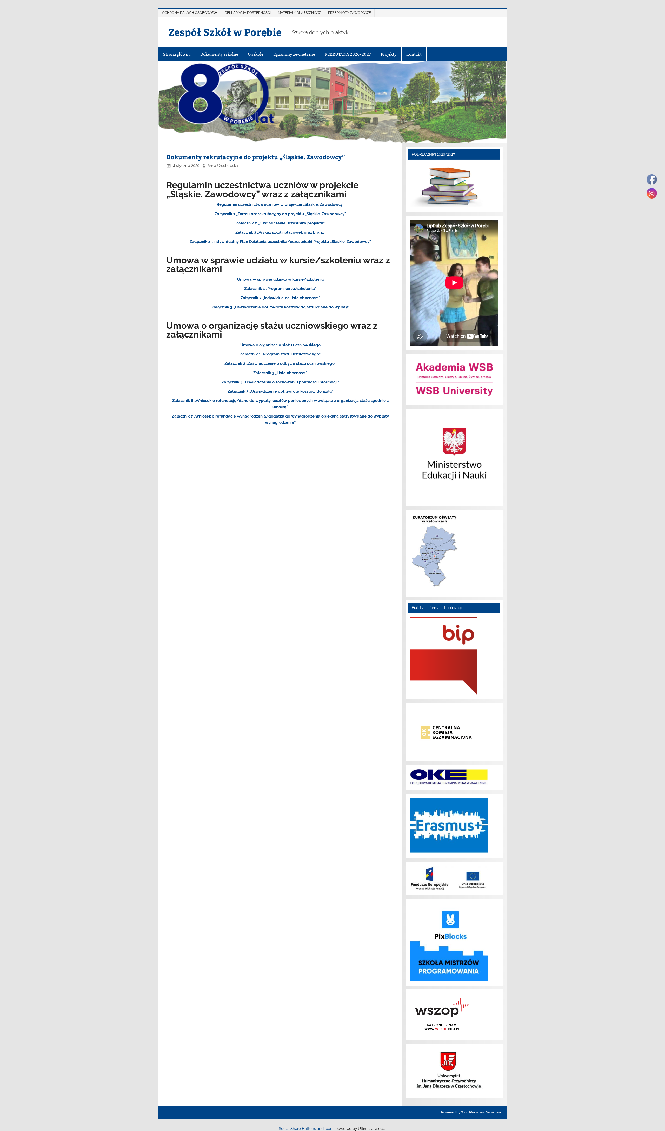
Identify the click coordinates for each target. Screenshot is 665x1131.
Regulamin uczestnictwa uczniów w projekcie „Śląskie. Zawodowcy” (280, 204)
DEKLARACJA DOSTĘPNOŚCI (248, 13)
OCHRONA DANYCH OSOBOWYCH (189, 13)
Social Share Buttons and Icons (306, 1128)
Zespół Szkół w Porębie (225, 31)
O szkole (255, 54)
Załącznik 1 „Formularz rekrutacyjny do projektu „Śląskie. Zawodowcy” (280, 213)
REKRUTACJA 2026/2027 (348, 54)
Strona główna (176, 54)
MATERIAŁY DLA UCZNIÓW (299, 13)
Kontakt (414, 54)
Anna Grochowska (223, 165)
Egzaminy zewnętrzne (294, 54)
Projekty (389, 54)
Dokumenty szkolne (219, 54)
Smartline (493, 1112)
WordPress (469, 1112)
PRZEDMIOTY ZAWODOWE (349, 13)
